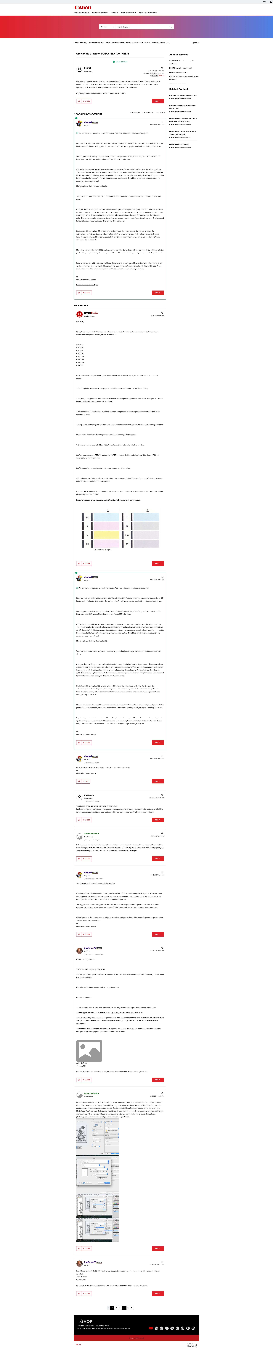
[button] (166, 657)
